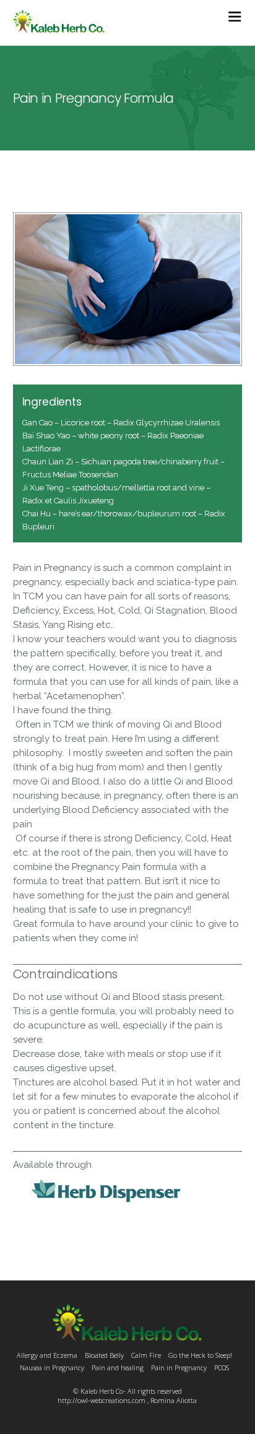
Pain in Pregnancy (179, 1367)
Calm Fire (146, 1355)
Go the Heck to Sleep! (200, 1355)
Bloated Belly (104, 1355)
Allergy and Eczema (47, 1355)
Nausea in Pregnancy (52, 1367)
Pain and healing (118, 1367)
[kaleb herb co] (59, 27)
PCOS (221, 1367)
